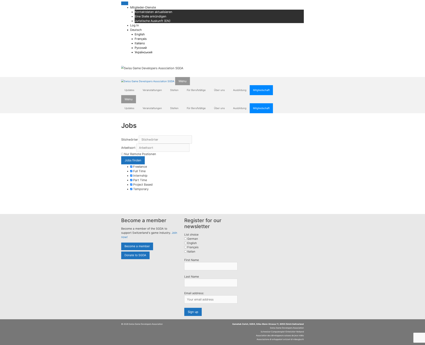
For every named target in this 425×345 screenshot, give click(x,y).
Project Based (142, 184)
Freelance (139, 166)
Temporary (140, 189)
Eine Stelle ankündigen (150, 16)
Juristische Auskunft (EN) (152, 21)
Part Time (139, 180)
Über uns (219, 90)
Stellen (174, 90)
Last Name (191, 276)
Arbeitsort (128, 147)
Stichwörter (129, 139)
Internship (139, 175)
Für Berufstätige (196, 90)
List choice (191, 234)
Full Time (139, 171)
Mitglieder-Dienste (143, 7)
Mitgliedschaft (261, 90)
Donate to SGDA (135, 255)
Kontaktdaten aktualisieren (153, 12)
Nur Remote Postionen (140, 154)
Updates (129, 90)
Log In (134, 25)
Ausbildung (239, 90)
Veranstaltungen (152, 90)
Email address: (194, 293)
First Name (191, 260)
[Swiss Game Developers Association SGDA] (147, 81)
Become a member (137, 246)
